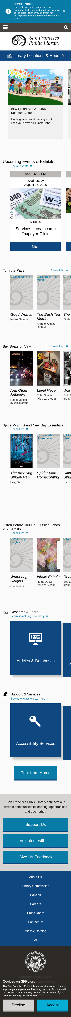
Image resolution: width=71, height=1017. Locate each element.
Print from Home (35, 772)
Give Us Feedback (35, 857)
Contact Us (35, 922)
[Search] (66, 27)
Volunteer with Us (36, 840)
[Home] (35, 40)
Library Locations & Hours (36, 55)
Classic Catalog (35, 931)
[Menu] (5, 27)
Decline (18, 1005)
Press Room (35, 913)
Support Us (35, 824)
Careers (35, 904)
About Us (35, 877)
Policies (35, 895)
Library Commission (35, 886)
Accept (52, 1005)
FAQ (35, 940)
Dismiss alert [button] (64, 11)
